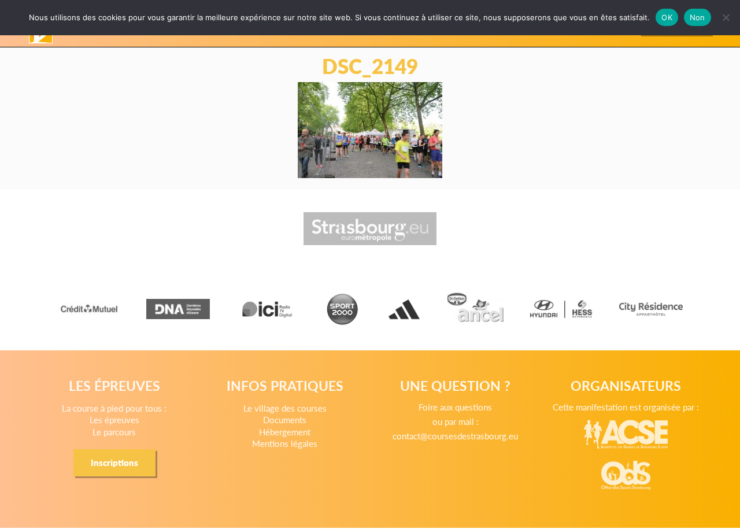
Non (697, 17)
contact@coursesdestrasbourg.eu (455, 436)
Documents (284, 419)
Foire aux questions (455, 407)
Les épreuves (114, 419)
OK (666, 17)
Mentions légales (284, 443)
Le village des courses (285, 408)
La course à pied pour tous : (114, 408)
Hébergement (284, 432)
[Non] (725, 17)
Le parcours (114, 432)
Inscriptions (114, 462)
